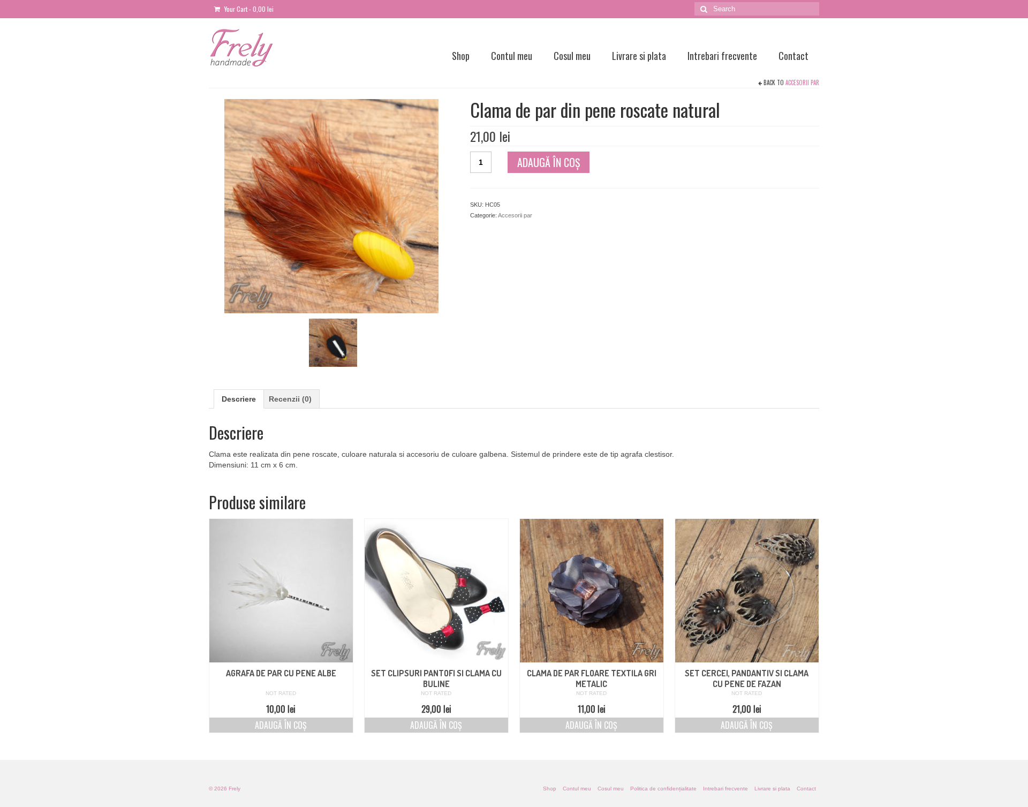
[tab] (239, 399)
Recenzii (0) (290, 399)
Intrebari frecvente (722, 56)
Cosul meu (572, 56)
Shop (461, 56)
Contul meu (511, 56)
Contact (793, 56)
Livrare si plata (639, 56)
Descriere (239, 399)
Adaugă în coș (548, 162)
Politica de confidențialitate (663, 788)
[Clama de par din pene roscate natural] (333, 342)
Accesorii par (802, 82)
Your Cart (248, 8)
